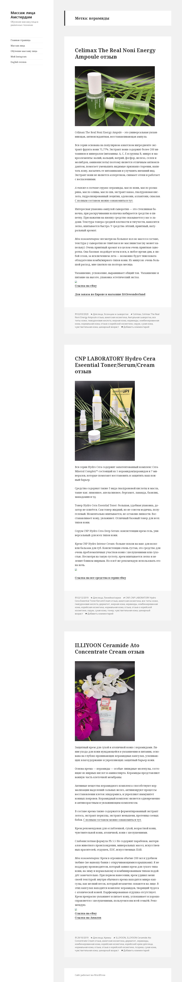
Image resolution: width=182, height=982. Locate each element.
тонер (110, 610)
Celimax (137, 314)
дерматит (104, 604)
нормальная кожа (90, 323)
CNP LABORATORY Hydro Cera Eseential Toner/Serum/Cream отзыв (115, 365)
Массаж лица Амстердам (23, 14)
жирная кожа (119, 320)
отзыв (127, 607)
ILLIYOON (121, 937)
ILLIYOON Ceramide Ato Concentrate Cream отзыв (109, 648)
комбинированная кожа (87, 944)
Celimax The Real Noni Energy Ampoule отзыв (115, 53)
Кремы (107, 937)
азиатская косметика (116, 317)
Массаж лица (18, 45)
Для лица (98, 314)
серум (137, 323)
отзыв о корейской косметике (117, 323)
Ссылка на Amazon (88, 917)
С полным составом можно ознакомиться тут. (104, 200)
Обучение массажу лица (24, 51)
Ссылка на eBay (86, 286)
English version (18, 62)
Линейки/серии (112, 597)
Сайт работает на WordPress (90, 975)
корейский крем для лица (139, 944)
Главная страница (20, 40)
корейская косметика (92, 607)
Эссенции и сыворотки (116, 314)
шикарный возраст (109, 326)
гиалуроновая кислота (99, 320)
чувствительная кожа (86, 326)
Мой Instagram (19, 56)
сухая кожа (147, 323)
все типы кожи (150, 600)
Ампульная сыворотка (139, 317)
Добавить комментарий (136, 326)
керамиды (132, 320)
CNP (128, 597)
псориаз (139, 947)
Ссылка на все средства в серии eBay (100, 578)
